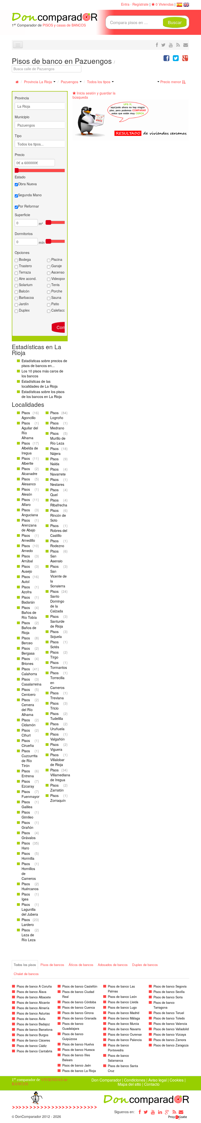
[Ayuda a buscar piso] (185, 44)
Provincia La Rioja (38, 81)
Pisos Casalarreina (31, 682)
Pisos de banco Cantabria (34, 1051)
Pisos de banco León (122, 996)
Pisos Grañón (27, 825)
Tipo (18, 135)
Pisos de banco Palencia (125, 1040)
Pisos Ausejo (27, 569)
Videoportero (60, 278)
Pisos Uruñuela (57, 726)
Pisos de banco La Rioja (79, 1071)
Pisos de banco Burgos (32, 1035)
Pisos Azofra (27, 589)
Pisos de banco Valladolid (171, 1029)
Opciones (22, 252)
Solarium (25, 284)
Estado (20, 176)
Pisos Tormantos (58, 665)
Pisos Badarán (28, 600)
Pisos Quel (54, 492)
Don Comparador (106, 1080)
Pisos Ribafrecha (58, 502)
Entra (125, 4)
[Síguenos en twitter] (163, 44)
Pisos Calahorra (29, 671)
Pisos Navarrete (58, 471)
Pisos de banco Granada (79, 1018)
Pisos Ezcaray (28, 784)
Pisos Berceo (27, 640)
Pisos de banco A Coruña (34, 986)
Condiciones (134, 1080)
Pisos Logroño (56, 415)
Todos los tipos (99, 81)
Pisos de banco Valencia (170, 1023)
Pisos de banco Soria (168, 997)
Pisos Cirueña (28, 743)
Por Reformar (28, 206)
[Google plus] (167, 1111)
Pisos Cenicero (29, 692)
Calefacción (59, 310)
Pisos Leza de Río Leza (29, 934)
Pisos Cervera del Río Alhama (28, 707)
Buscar (175, 22)
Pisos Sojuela (56, 634)
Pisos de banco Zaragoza (170, 1045)
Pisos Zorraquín (58, 798)
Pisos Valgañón (57, 736)
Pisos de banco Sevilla (169, 992)
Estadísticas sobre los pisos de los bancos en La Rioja (43, 394)
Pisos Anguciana (30, 512)
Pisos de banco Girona (78, 1013)
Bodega (24, 259)
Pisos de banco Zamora (169, 1040)
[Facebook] (139, 1111)
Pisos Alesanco (29, 481)
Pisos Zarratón (57, 788)
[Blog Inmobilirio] (174, 1111)
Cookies (177, 1080)
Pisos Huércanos (30, 886)
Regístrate (140, 4)
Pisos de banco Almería (33, 1008)
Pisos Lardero (28, 922)
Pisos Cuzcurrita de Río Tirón (30, 758)
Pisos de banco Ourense (125, 1034)
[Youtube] (153, 1111)
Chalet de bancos (26, 973)
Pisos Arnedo (27, 548)
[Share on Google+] (185, 59)
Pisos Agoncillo (29, 415)
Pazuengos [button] (70, 81)
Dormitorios (24, 233)
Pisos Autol (26, 579)
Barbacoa (26, 297)
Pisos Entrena (28, 773)
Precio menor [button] (170, 81)
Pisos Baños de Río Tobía (29, 612)
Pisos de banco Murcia (123, 1023)
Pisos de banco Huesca (78, 1049)
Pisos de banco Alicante (33, 1002)
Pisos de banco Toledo (169, 1018)
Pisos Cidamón (29, 722)
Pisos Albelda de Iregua (30, 448)
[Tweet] (176, 59)
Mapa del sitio (129, 1084)
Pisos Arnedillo (28, 538)
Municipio (22, 116)
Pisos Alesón (27, 492)
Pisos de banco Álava (31, 992)
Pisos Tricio (54, 706)
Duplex (24, 310)
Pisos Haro (26, 845)
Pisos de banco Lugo (122, 1007)
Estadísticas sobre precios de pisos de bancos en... (44, 363)
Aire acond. (27, 278)
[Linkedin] (160, 1111)
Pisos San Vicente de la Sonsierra (58, 576)
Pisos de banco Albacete (34, 997)
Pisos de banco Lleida (123, 1002)
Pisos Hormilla (28, 856)
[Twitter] (146, 1111)
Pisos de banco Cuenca (78, 1007)
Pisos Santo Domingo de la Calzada (57, 601)
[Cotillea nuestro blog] (178, 44)
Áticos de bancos (81, 964)
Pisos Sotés (54, 644)
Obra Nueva (27, 183)
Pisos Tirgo (54, 655)
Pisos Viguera (56, 747)
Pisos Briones (27, 661)
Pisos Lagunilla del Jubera (30, 909)
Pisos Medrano (57, 425)
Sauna (55, 297)
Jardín (23, 303)
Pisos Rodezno (57, 543)
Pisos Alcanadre (29, 471)
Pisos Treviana (57, 695)
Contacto (152, 1084)
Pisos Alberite (27, 461)
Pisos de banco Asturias (33, 1013)
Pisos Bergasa (28, 651)
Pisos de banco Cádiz (32, 1046)
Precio (20, 154)
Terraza (24, 272)
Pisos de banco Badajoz (33, 1024)
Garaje (56, 265)
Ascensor (58, 272)
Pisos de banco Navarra (124, 1029)
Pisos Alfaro (26, 502)
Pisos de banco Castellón (79, 986)
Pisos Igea (26, 896)
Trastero (25, 265)
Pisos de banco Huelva (78, 1044)
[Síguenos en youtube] (171, 44)
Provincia (22, 97)
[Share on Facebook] (166, 59)
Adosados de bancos (113, 964)
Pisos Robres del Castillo (58, 530)
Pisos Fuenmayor (30, 794)
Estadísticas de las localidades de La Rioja (40, 384)
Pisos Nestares (57, 482)
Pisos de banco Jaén (76, 1065)
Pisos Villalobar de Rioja (57, 759)
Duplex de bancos (145, 964)
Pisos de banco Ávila (31, 1019)
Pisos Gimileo (27, 814)
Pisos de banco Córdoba (79, 1002)
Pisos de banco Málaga (124, 1018)
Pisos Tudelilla (56, 716)
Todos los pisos (25, 964)
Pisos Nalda (54, 461)
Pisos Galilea (27, 804)
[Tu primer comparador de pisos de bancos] (55, 17)
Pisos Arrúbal (27, 558)
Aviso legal (157, 1080)
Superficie (22, 214)
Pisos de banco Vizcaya (169, 1034)
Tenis (55, 284)
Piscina (56, 259)
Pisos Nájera (55, 451)
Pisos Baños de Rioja (29, 627)
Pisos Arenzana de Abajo (29, 525)
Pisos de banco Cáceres (33, 1040)
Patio (54, 303)
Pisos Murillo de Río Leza (57, 438)
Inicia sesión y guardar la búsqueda (94, 95)
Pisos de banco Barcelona (34, 1029)
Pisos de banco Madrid (123, 1013)
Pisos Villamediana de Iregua (60, 774)
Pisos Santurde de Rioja (57, 621)
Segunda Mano (30, 194)
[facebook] (157, 44)
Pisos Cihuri (26, 733)
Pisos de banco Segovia (170, 986)
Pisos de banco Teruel (168, 1013)
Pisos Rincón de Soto (58, 515)
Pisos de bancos (52, 964)
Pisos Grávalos (29, 835)
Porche (56, 291)
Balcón (23, 291)
